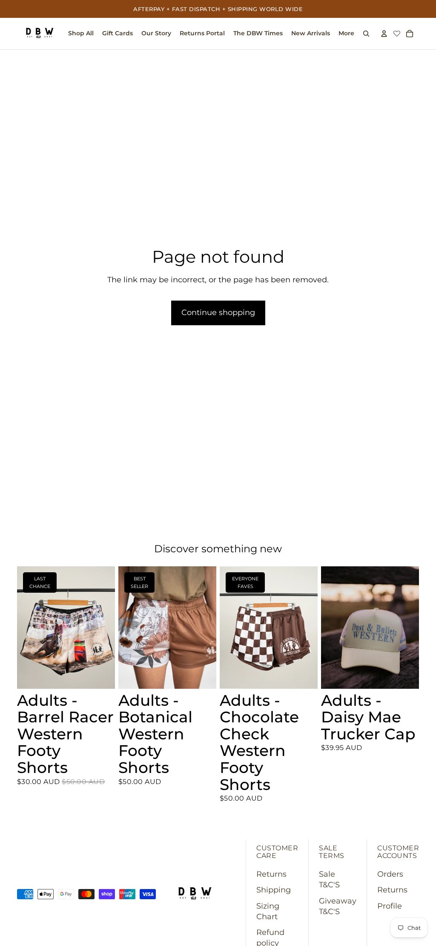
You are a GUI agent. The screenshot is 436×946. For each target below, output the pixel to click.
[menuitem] (346, 33)
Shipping (273, 890)
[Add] (405, 675)
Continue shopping (218, 312)
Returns (271, 874)
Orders (390, 874)
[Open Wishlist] (396, 33)
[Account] (384, 33)
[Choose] (101, 675)
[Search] (366, 33)
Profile (389, 906)
